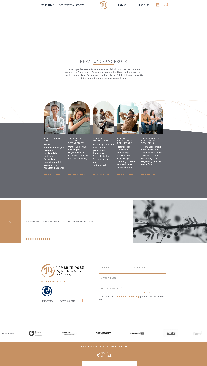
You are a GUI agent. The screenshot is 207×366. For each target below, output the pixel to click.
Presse (122, 5)
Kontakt (144, 5)
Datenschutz (67, 301)
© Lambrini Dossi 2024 (53, 281)
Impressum (47, 301)
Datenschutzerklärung (127, 296)
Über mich (47, 5)
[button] (71, 5)
